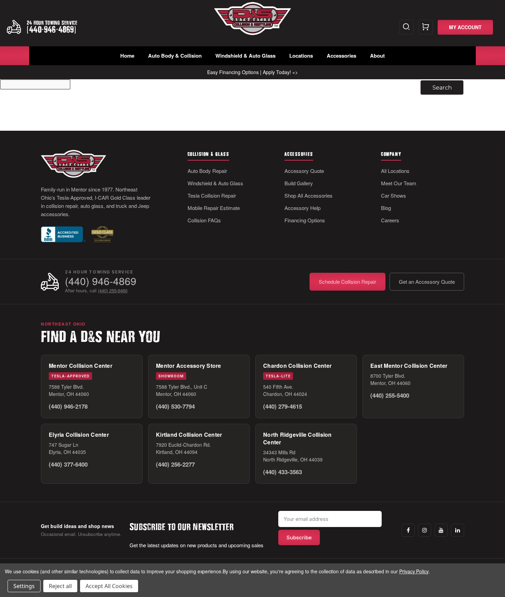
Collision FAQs (204, 220)
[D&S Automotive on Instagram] (424, 530)
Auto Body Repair (207, 170)
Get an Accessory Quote (427, 281)
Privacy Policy (413, 571)
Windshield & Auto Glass (245, 55)
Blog (386, 207)
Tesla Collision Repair (212, 195)
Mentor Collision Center (80, 366)
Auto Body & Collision (175, 55)
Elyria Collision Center (79, 434)
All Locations (395, 170)
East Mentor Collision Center (408, 366)
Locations (301, 55)
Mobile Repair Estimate (214, 207)
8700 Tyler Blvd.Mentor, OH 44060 (390, 379)
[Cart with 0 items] (425, 27)
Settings (24, 586)
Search (406, 27)
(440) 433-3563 (282, 472)
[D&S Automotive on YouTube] (441, 530)
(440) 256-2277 (175, 464)
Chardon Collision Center (297, 366)
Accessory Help (302, 207)
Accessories (341, 55)
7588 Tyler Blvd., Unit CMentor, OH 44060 (181, 390)
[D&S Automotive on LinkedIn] (457, 530)
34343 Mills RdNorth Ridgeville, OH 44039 (293, 456)
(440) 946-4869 (100, 280)
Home (127, 55)
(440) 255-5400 (389, 395)
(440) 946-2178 (68, 406)
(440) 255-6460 (112, 290)
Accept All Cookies (109, 586)
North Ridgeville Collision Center (297, 438)
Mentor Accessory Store (188, 366)
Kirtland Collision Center (189, 434)
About (377, 55)
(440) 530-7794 (175, 406)
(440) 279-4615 (282, 406)
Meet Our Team (398, 183)
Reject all (60, 586)
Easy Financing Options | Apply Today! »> (252, 72)
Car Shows (393, 195)
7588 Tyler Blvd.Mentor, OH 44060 (69, 390)
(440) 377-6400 (68, 464)
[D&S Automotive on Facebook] (408, 530)
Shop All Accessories (308, 195)
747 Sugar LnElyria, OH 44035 (67, 448)
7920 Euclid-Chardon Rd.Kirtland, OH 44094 (183, 448)
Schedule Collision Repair (347, 281)
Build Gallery (298, 183)
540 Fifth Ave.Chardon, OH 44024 (285, 390)
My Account (465, 27)
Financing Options (304, 220)
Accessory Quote (304, 170)
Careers (390, 220)
